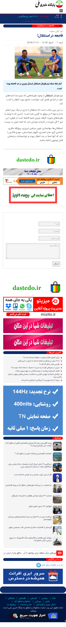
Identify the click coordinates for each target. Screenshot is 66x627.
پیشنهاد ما (11, 604)
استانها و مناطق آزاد (22, 601)
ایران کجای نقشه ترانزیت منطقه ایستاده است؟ (41, 357)
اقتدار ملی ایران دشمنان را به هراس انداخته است (33, 474)
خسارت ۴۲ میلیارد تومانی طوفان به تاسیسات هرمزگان (32, 495)
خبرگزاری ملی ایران (42, 4)
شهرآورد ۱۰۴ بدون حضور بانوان (40, 506)
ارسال (56, 264)
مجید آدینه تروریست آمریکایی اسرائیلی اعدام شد (40, 380)
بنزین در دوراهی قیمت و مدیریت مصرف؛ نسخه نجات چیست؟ (35, 367)
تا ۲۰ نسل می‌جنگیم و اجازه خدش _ (22, 16)
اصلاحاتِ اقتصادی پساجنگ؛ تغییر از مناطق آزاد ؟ (33, 453)
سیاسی (44, 598)
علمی (47, 601)
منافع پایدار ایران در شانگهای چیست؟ (35, 553)
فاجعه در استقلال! (50, 35)
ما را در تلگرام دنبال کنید (52, 565)
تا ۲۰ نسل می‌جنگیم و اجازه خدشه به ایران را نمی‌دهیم (39, 361)
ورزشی (38, 601)
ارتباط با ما (25, 21)
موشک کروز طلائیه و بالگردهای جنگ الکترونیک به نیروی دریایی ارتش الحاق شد (30, 539)
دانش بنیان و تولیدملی (46, 604)
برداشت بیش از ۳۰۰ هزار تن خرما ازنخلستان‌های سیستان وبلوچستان (30, 518)
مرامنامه (34, 21)
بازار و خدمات (26, 604)
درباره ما (43, 21)
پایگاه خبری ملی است (12, 608)
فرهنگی (11, 598)
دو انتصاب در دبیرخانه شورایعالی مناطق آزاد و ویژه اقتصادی (29, 485)
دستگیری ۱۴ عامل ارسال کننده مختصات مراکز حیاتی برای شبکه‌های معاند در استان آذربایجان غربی (30, 465)
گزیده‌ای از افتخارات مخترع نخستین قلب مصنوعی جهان (30, 527)
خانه (54, 598)
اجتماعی (33, 598)
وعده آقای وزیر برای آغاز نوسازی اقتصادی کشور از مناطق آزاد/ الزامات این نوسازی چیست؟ (28, 444)
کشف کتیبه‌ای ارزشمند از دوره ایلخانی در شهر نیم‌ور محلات (37, 371)
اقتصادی (22, 598)
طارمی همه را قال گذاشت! (49, 364)
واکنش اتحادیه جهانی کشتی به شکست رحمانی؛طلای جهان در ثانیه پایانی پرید (35, 375)
